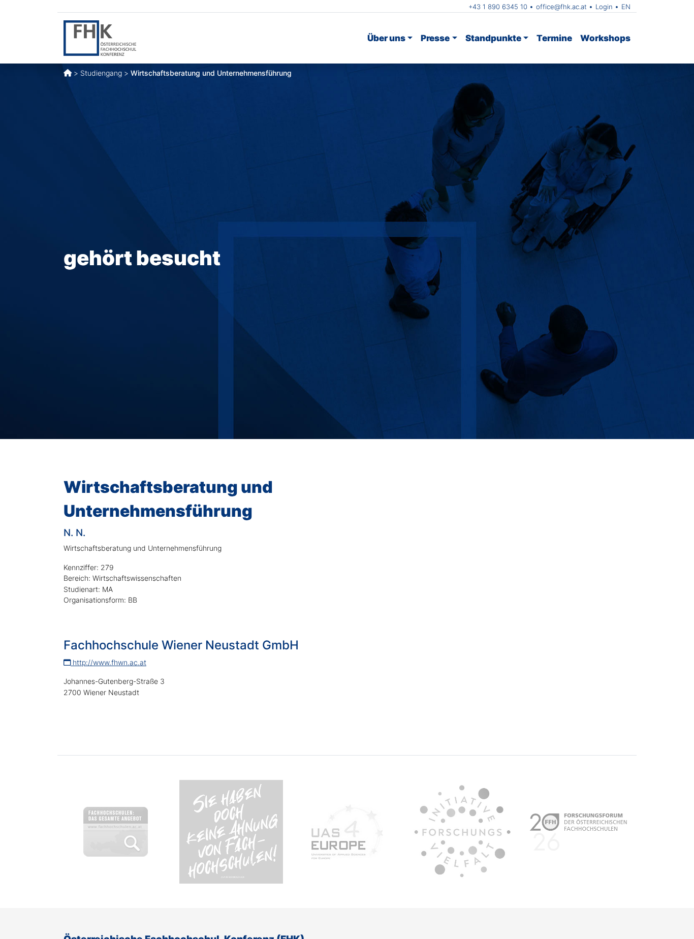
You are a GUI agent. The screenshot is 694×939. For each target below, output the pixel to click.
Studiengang (101, 73)
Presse (435, 38)
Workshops (605, 38)
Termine (554, 38)
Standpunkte (493, 38)
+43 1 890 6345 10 (497, 7)
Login (604, 7)
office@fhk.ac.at (561, 7)
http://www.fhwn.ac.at (108, 662)
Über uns (386, 38)
